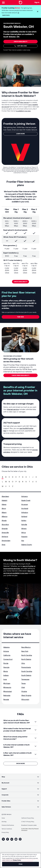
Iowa (5, 679)
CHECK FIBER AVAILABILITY (20, 375)
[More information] (18, 13)
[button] (37, 11)
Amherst (5, 537)
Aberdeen (5, 497)
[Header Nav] (3, 2)
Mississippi (7, 692)
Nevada (6, 700)
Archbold (24, 509)
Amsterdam (6, 541)
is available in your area (23, 111)
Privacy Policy (17, 860)
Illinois (5, 671)
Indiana (6, 675)
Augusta (24, 537)
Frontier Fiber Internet (21, 102)
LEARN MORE (20, 134)
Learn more (6, 15)
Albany (4, 513)
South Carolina (26, 671)
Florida (5, 663)
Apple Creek (25, 501)
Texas (23, 684)
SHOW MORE (20, 763)
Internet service (13, 409)
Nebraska (6, 696)
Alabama (6, 647)
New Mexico (26, 647)
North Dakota (26, 659)
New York (24, 651)
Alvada (4, 521)
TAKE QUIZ (20, 317)
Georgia (6, 667)
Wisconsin (25, 700)
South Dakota (26, 675)
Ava (22, 541)
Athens (23, 529)
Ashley (23, 521)
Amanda (5, 529)
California (6, 655)
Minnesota (7, 688)
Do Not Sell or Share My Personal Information (29, 829)
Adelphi (4, 501)
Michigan (6, 684)
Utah (23, 688)
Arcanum (24, 505)
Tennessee (25, 679)
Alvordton (5, 525)
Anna (3, 545)
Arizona (6, 651)
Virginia (24, 692)
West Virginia (26, 696)
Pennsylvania (26, 667)
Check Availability (20, 41)
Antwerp (24, 497)
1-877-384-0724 (22, 46)
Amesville (5, 533)
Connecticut (8, 659)
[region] (20, 860)
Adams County (26, 545)
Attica (23, 533)
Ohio (23, 663)
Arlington (24, 513)
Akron (4, 509)
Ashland (24, 517)
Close (20, 864)
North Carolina (26, 655)
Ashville (24, 525)
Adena (4, 505)
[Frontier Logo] (20, 2)
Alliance (4, 517)
